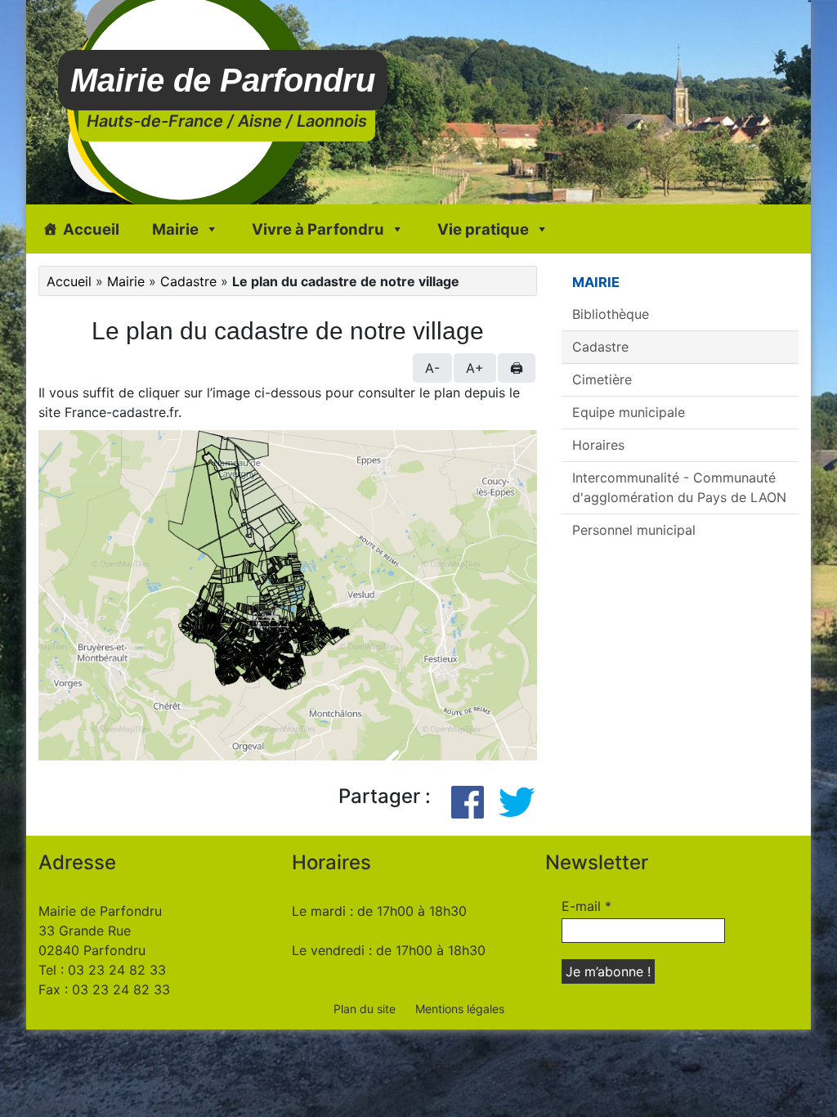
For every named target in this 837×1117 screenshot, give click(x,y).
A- (432, 368)
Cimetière (602, 379)
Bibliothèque (610, 314)
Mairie (175, 229)
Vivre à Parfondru (318, 229)
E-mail (586, 906)
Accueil (91, 229)
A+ (475, 368)
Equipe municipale (628, 412)
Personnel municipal (634, 530)
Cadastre (188, 281)
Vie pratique (483, 229)
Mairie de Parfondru (222, 80)
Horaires (598, 445)
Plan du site (364, 1009)
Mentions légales (459, 1009)
